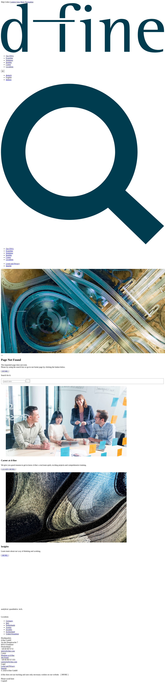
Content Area (15, 2)
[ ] (5, 555)
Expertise (9, 58)
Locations (9, 67)
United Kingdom (12, 634)
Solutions (9, 60)
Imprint (8, 266)
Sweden (9, 630)
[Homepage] (82, 52)
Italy (7, 623)
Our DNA (10, 56)
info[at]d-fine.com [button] (8, 651)
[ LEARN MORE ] (8, 469)
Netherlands (10, 625)
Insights (9, 62)
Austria (8, 627)
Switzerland (10, 632)
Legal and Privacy (13, 264)
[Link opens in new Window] (3, 615)
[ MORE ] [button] (64, 675)
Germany (9, 621)
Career (8, 65)
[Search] (82, 245)
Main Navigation (26, 2)
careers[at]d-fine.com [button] (9, 662)
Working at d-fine (7, 655)
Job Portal (5, 658)
